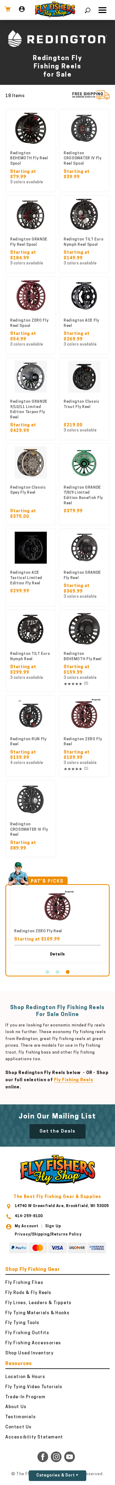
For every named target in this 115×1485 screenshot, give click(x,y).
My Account (27, 1226)
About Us (16, 1407)
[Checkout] (7, 10)
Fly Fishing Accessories (33, 1343)
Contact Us (18, 1427)
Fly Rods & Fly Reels (28, 1293)
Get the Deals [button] (57, 1131)
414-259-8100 (29, 1216)
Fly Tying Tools (22, 1323)
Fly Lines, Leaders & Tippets (38, 1303)
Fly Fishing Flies (24, 1283)
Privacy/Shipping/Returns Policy (48, 1235)
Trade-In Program (25, 1397)
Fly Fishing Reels (73, 1080)
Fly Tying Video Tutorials (34, 1387)
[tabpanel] (57, 925)
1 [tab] (47, 972)
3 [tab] (68, 972)
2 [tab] (57, 972)
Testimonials (20, 1417)
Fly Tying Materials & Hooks (37, 1313)
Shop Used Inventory (29, 1353)
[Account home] (21, 10)
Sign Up (53, 1226)
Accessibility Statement (34, 1437)
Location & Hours (25, 1377)
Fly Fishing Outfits (27, 1333)
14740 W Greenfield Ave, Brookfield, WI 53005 (62, 1206)
